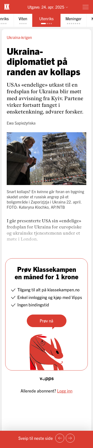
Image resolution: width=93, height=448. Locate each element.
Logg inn (64, 390)
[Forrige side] (59, 438)
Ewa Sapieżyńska (21, 122)
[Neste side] (70, 438)
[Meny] (86, 7)
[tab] (23, 20)
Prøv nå (46, 320)
